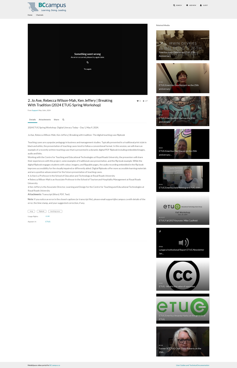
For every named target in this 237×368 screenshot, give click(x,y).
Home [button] (30, 15)
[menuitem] (32, 14)
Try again (87, 69)
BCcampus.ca (55, 365)
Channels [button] (39, 15)
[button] (177, 5)
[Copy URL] (88, 62)
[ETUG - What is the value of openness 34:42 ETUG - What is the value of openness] (182, 275)
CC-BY (48, 216)
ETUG (48, 222)
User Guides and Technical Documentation (192, 365)
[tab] (32, 119)
